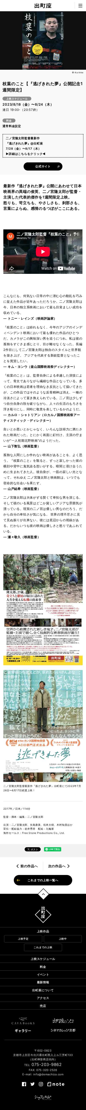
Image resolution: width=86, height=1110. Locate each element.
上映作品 (43, 931)
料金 (43, 966)
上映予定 (23, 938)
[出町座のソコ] (63, 1020)
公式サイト (43, 166)
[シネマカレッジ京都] (63, 1030)
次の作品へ (57, 866)
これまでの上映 (43, 947)
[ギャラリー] (23, 1030)
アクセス (43, 998)
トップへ (43, 894)
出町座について (43, 990)
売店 (43, 1006)
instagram (40, 1084)
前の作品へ (29, 866)
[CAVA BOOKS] (23, 1020)
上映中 (63, 938)
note (55, 1084)
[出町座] (43, 5)
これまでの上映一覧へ (43, 880)
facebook (24, 1084)
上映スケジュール (43, 959)
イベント (43, 974)
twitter (32, 1084)
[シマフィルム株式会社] (43, 1097)
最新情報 (43, 982)
